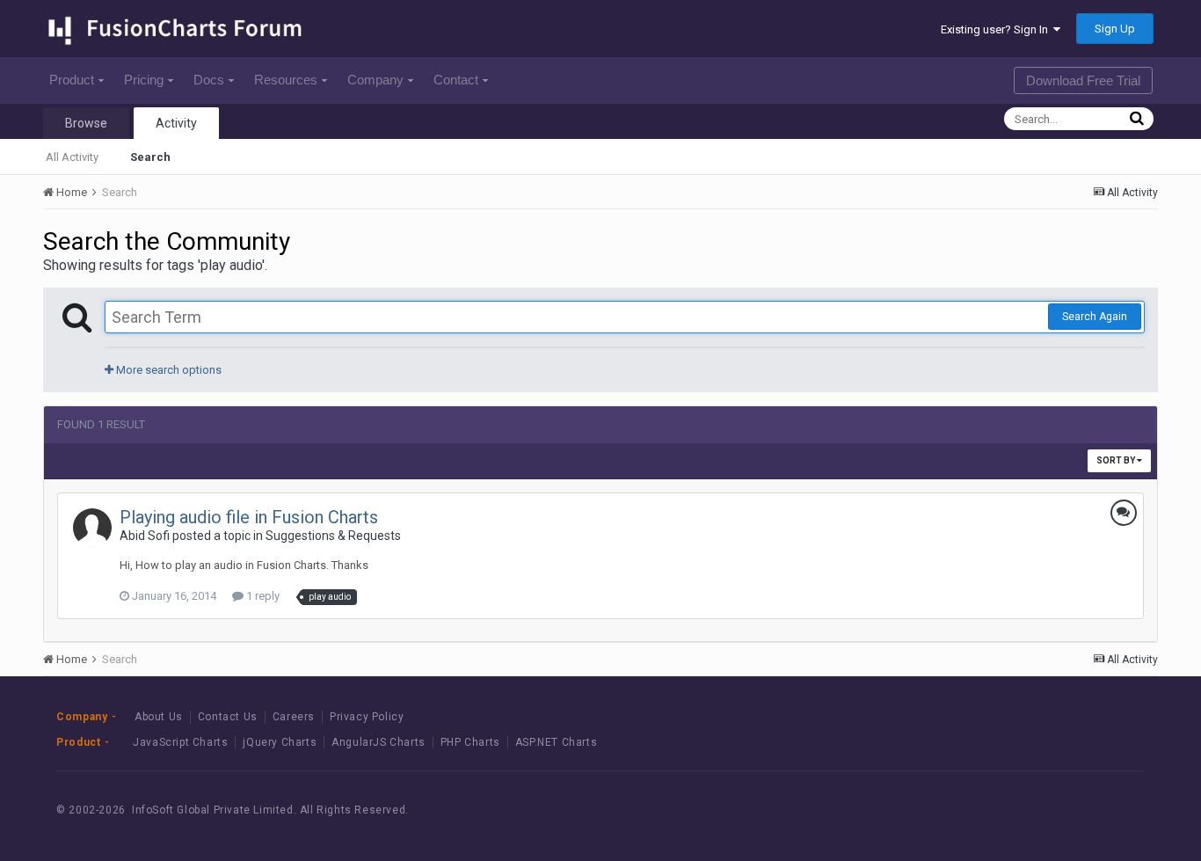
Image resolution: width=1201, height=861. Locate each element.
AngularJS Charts (378, 742)
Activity (176, 123)
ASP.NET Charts (556, 742)
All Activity (72, 157)
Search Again (1094, 316)
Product (71, 79)
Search (150, 157)
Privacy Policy (367, 717)
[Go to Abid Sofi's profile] (92, 527)
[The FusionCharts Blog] (990, 809)
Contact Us (228, 717)
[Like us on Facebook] (1030, 809)
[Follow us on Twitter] (1069, 809)
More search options (167, 369)
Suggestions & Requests (333, 536)
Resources (285, 79)
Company (375, 79)
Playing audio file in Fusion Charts (249, 517)
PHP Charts (470, 742)
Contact (455, 79)
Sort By (1116, 460)
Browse (86, 123)
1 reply (262, 595)
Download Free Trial (1083, 80)
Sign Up (1115, 28)
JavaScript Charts (180, 742)
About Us (159, 717)
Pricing (144, 79)
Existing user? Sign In (997, 29)
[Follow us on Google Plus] (1109, 809)
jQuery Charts (280, 742)
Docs (208, 79)
